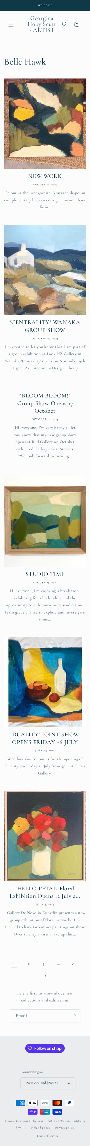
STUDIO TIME (45, 574)
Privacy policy (64, 1127)
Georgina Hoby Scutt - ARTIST (38, 1121)
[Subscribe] (74, 1015)
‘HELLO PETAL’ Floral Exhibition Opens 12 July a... (45, 892)
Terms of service (47, 1136)
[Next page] (45, 976)
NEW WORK (45, 176)
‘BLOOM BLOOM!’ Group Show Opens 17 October (45, 403)
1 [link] (14, 963)
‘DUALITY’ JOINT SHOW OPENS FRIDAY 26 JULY (45, 738)
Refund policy (40, 1127)
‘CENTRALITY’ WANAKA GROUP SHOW (45, 326)
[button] (11, 24)
